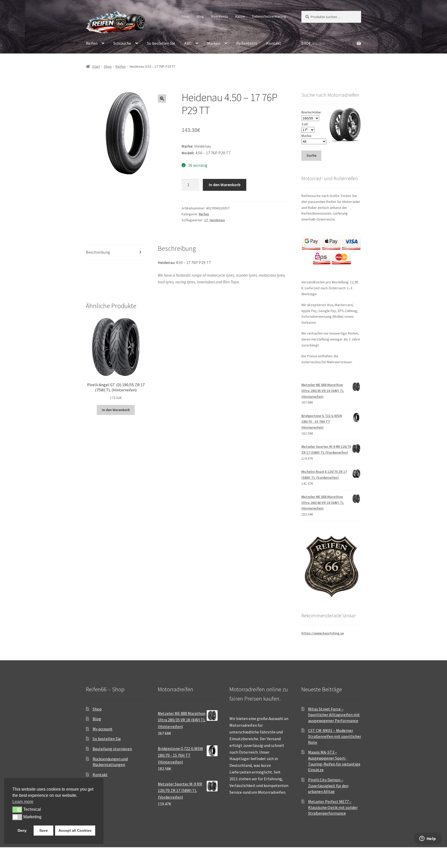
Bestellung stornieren (112, 748)
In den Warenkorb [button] (116, 409)
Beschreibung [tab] (98, 252)
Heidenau (217, 220)
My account (103, 728)
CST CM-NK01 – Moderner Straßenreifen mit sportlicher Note (334, 736)
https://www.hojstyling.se (322, 633)
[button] (162, 98)
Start (96, 66)
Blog (200, 16)
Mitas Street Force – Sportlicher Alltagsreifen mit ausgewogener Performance (334, 714)
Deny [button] (22, 830)
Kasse (240, 16)
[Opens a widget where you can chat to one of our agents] (427, 838)
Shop (186, 16)
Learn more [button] (22, 801)
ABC (187, 43)
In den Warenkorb (225, 184)
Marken (213, 43)
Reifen (92, 43)
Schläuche (122, 43)
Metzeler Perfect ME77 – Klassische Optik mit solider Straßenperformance (333, 807)
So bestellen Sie (161, 43)
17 (206, 220)
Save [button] (43, 830)
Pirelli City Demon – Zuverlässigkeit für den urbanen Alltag (328, 785)
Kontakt (273, 43)
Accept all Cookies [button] (75, 830)
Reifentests (246, 43)
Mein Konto (219, 16)
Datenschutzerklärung (269, 16)
